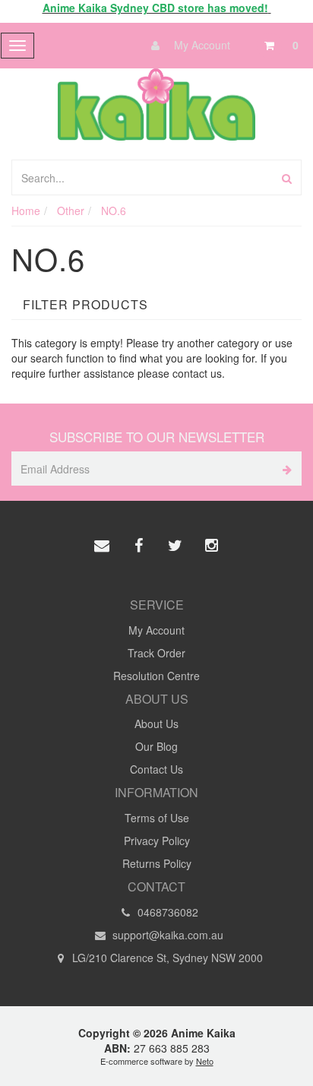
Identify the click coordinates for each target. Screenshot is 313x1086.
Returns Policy (156, 863)
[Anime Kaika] (156, 102)
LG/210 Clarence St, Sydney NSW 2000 (166, 957)
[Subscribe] (284, 468)
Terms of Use (157, 817)
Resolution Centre (156, 675)
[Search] (287, 177)
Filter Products (85, 305)
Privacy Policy (157, 840)
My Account (200, 44)
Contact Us (156, 769)
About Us (156, 723)
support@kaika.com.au (166, 934)
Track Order (156, 652)
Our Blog (156, 746)
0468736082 (166, 912)
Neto (204, 1061)
